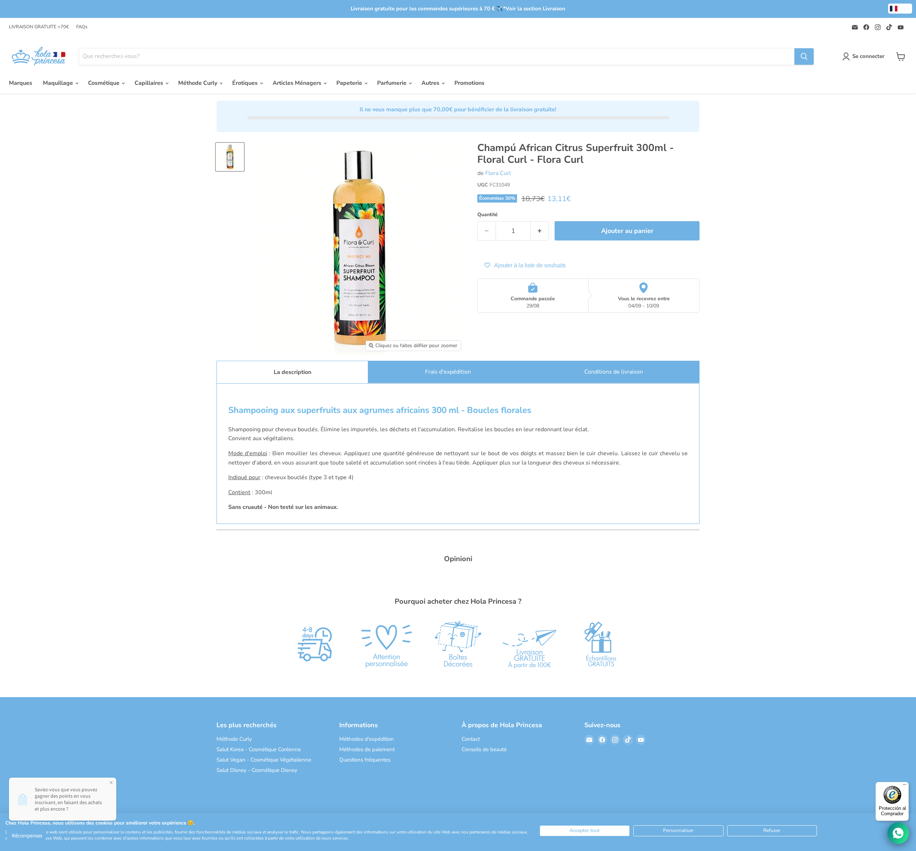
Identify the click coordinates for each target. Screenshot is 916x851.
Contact (471, 739)
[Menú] (904, 786)
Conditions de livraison (613, 372)
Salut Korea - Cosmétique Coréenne (258, 749)
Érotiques (245, 83)
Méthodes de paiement (367, 749)
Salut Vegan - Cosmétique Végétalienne (263, 759)
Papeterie (350, 83)
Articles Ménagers (298, 83)
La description (292, 372)
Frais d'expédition (448, 372)
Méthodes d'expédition (366, 739)
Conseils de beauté (484, 749)
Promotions (469, 83)
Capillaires (150, 83)
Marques (20, 83)
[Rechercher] (804, 56)
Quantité (487, 215)
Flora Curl (498, 173)
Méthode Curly (198, 83)
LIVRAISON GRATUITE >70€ (39, 27)
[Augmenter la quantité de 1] (540, 231)
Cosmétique (104, 83)
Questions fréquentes (364, 759)
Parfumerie (392, 83)
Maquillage (58, 83)
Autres (431, 83)
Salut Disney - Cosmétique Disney (256, 770)
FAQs (81, 27)
